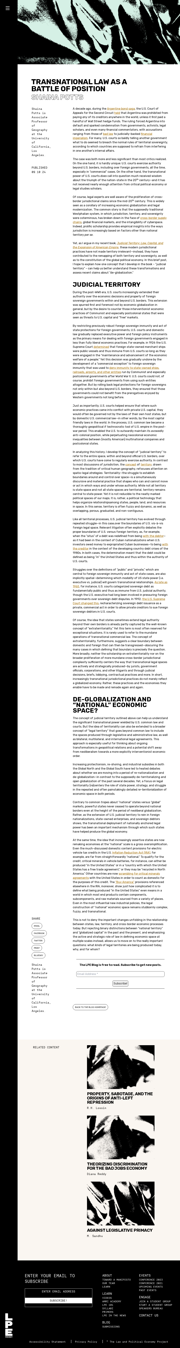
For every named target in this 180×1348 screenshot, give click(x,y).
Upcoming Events (151, 1286)
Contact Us (148, 1315)
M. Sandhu (95, 1236)
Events (145, 1275)
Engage (145, 1297)
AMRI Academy (111, 1301)
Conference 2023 (151, 1279)
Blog (106, 1322)
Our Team (108, 1283)
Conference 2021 (151, 1283)
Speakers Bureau (151, 1308)
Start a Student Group (155, 1304)
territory (146, 464)
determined (101, 347)
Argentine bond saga (121, 108)
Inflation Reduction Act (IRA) (131, 852)
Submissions (111, 1326)
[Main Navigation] (8, 9)
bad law (108, 134)
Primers (107, 1311)
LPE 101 (107, 1304)
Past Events (147, 1290)
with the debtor (153, 536)
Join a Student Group (155, 1301)
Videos (107, 1297)
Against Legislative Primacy (120, 1230)
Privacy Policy (87, 1341)
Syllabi (107, 1308)
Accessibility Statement (48, 1341)
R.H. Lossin (96, 1108)
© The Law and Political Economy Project (137, 1341)
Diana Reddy (96, 1174)
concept (130, 464)
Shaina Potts (57, 97)
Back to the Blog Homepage (90, 1007)
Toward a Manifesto (116, 1279)
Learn (106, 1286)
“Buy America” (124, 882)
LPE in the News (114, 1315)
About (107, 1275)
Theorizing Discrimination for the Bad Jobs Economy (117, 1166)
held (117, 113)
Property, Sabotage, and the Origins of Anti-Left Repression (120, 1098)
